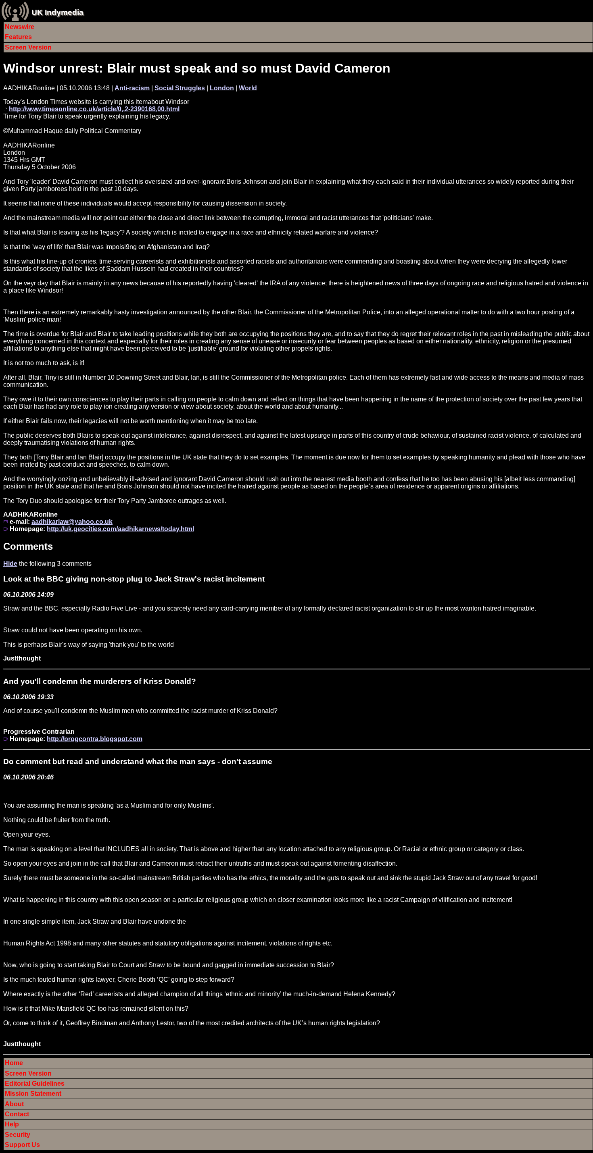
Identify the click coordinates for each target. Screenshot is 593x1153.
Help (12, 1124)
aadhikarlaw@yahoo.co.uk (72, 521)
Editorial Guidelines (35, 1083)
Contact (17, 1114)
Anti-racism (132, 88)
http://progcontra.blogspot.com (94, 738)
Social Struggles (180, 88)
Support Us (22, 1144)
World (248, 88)
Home (14, 1063)
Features (18, 36)
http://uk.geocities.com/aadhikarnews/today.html (120, 529)
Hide (10, 563)
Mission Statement (33, 1093)
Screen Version (28, 47)
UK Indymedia (57, 12)
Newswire (19, 26)
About (14, 1104)
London (222, 88)
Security (17, 1134)
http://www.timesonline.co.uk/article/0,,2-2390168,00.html (94, 109)
